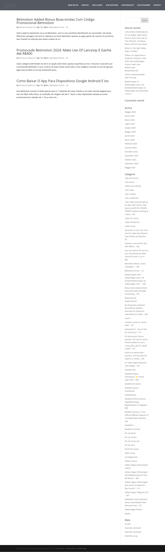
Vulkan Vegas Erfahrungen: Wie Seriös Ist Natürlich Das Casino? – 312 (136, 485)
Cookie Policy (81, 548)
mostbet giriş (130, 395)
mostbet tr (129, 425)
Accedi (127, 524)
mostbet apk (130, 370)
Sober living (130, 453)
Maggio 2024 (130, 112)
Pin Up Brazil (130, 433)
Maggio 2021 (130, 167)
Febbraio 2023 (131, 143)
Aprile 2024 (130, 116)
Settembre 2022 (131, 163)
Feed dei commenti (133, 532)
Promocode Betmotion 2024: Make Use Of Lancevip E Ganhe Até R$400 (63, 52)
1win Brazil (129, 182)
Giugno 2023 (130, 128)
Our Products (127, 5)
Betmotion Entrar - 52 (59, 27)
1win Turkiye (130, 194)
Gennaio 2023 (131, 147)
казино (127, 513)
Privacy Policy (70, 548)
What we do (73, 5)
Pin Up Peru (130, 445)
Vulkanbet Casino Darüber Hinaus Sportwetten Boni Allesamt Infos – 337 (136, 502)
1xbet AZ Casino (132, 218)
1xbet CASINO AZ (132, 222)
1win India (129, 190)
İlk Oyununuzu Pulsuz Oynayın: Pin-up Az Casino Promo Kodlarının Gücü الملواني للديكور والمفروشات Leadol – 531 (136, 342)
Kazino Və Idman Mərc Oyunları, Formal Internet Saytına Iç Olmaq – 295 (136, 355)
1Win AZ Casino (131, 178)
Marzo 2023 (130, 140)
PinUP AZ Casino (132, 449)
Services (85, 5)
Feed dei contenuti (133, 528)
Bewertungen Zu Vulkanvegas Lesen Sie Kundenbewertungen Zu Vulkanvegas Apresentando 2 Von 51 (136, 87)
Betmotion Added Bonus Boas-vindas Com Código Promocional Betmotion (55, 21)
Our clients (97, 5)
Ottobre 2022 (130, 159)
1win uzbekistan (132, 198)
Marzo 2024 (130, 120)
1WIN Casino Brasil (133, 186)
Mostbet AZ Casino (133, 384)
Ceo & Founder (143, 5)
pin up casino (131, 437)
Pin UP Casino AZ (132, 441)
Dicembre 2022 (131, 151)
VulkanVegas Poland (133, 509)
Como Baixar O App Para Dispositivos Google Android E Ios (62, 81)
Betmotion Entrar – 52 (134, 270)
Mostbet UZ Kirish (132, 429)
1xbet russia (130, 226)
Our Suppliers (112, 5)
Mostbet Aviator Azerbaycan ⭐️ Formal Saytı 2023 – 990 (134, 377)
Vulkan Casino (131, 461)
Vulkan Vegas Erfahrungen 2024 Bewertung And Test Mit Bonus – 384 (136, 475)
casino (127, 318)
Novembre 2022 (131, 155)
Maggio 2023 (130, 132)
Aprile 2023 (130, 136)
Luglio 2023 (130, 124)
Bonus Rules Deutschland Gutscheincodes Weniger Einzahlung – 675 (136, 291)
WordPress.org (131, 536)
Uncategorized (131, 457)
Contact (157, 5)
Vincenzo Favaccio (27, 27)
